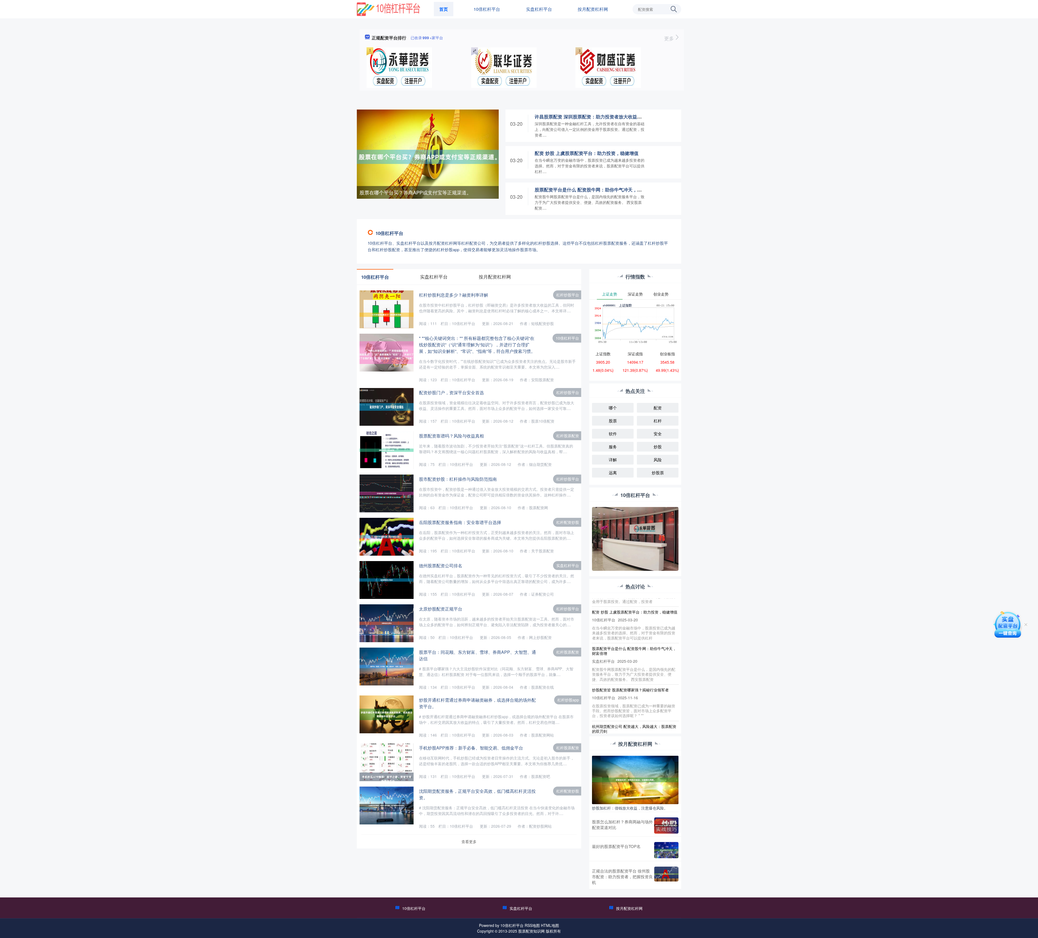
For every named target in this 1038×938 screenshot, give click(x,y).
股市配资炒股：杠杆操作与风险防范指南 (458, 479)
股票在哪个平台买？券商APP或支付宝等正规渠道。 (415, 192)
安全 (658, 433)
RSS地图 (532, 925)
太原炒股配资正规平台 (440, 609)
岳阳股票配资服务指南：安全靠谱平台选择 (460, 522)
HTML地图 (550, 925)
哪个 (613, 407)
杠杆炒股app (568, 699)
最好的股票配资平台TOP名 (616, 846)
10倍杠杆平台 (487, 9)
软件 (613, 433)
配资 (658, 407)
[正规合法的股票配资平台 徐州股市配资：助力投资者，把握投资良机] (666, 876)
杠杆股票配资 (567, 435)
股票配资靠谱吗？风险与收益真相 (451, 436)
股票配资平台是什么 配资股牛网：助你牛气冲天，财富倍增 (595, 189)
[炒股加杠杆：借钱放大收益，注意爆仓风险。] (635, 779)
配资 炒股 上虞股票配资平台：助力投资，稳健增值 (586, 153)
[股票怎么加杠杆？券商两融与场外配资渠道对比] (666, 825)
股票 (613, 420)
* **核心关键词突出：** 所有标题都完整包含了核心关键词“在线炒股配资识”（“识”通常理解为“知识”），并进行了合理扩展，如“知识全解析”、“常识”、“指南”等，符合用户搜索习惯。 (477, 344)
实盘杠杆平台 (539, 9)
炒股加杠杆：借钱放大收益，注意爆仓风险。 (630, 808)
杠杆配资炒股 (567, 522)
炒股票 (658, 472)
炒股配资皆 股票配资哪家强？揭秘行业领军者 (630, 669)
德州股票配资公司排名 (440, 565)
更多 (669, 38)
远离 (613, 472)
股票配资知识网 (531, 931)
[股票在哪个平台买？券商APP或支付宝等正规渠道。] (428, 156)
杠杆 (658, 420)
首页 (443, 9)
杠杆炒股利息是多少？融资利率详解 (453, 295)
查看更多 (469, 841)
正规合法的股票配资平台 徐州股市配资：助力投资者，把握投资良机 (622, 876)
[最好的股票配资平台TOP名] (666, 850)
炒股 (658, 446)
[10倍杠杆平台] (388, 8)
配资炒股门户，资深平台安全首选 (451, 392)
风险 (658, 459)
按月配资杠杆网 (593, 9)
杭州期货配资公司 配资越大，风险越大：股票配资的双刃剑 (634, 708)
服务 (613, 446)
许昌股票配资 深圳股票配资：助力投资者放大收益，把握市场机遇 (602, 116)
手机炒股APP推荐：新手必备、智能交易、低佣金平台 (471, 748)
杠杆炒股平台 (567, 294)
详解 (613, 459)
